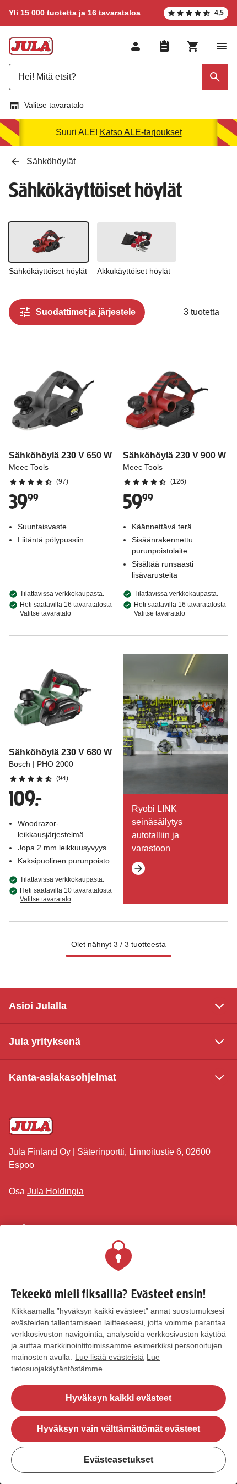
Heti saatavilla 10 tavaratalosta (66, 895)
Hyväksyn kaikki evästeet (118, 1398)
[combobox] (118, 77)
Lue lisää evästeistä (109, 1357)
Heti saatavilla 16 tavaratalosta (66, 609)
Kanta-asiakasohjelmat (62, 1077)
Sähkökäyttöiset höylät (48, 271)
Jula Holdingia (55, 1191)
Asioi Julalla (38, 1005)
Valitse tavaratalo (54, 105)
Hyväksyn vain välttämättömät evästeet (118, 1428)
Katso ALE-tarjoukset (141, 132)
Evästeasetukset (118, 1459)
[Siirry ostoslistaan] (164, 46)
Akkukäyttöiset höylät (133, 271)
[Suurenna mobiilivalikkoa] (221, 46)
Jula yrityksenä (44, 1041)
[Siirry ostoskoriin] (193, 46)
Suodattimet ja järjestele (86, 312)
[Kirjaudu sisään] (135, 46)
